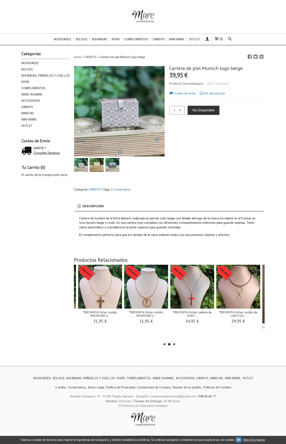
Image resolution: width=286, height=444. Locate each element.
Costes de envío (184, 93)
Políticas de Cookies (217, 387)
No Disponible (203, 110)
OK (239, 440)
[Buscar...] (230, 39)
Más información (254, 440)
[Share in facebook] (250, 57)
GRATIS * (39, 148)
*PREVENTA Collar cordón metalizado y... (100, 313)
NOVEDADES (30, 63)
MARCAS (27, 113)
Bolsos (81, 39)
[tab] (90, 206)
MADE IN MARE (31, 94)
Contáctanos (77, 387)
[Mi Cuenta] (207, 39)
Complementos (136, 39)
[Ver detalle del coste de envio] (27, 151)
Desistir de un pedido (187, 387)
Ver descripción (214, 93)
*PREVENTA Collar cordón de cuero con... (238, 313)
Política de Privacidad (120, 387)
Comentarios (122, 189)
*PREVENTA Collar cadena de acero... (192, 313)
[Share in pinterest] (261, 57)
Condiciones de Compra (153, 387)
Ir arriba (60, 387)
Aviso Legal (96, 387)
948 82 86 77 (207, 396)
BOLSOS (27, 69)
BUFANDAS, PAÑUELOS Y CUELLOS (45, 76)
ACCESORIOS (30, 101)
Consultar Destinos (46, 153)
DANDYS (27, 107)
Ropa (116, 39)
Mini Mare (176, 39)
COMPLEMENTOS (33, 88)
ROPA (25, 82)
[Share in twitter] (256, 57)
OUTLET (194, 39)
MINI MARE (29, 119)
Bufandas (99, 39)
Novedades (62, 39)
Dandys (159, 39)
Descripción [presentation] (93, 206)
